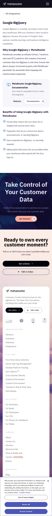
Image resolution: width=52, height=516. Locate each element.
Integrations (11, 346)
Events (9, 461)
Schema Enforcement (15, 379)
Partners (9, 445)
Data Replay (11, 391)
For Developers (12, 412)
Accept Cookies (26, 511)
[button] (47, 4)
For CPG (9, 416)
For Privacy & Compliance (17, 420)
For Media (10, 424)
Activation (10, 338)
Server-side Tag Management (18, 364)
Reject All (26, 504)
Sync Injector (12, 371)
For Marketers (12, 404)
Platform (9, 334)
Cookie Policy (24, 492)
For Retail (10, 408)
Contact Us (10, 441)
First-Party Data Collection (17, 360)
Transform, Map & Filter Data (18, 387)
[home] (13, 4)
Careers (14, 457)
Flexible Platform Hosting (17, 367)
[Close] (48, 481)
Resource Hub (12, 449)
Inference (10, 342)
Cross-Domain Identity (15, 375)
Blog (8, 474)
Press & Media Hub (14, 453)
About (8, 437)
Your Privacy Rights (26, 497)
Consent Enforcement (15, 383)
